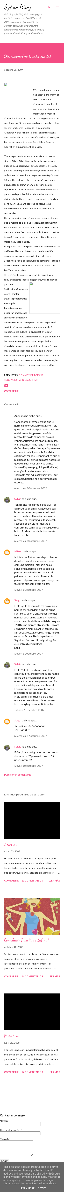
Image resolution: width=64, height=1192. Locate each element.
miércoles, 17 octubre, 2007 (30, 735)
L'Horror (10, 844)
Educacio (10, 379)
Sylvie (17, 498)
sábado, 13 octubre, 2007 (29, 709)
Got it (42, 1188)
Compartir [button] (11, 391)
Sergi (17, 600)
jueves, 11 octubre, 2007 (28, 589)
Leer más (54, 880)
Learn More (27, 1188)
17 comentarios (32, 1072)
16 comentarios (32, 976)
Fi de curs (11, 1035)
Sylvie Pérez (17, 7)
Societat (32, 379)
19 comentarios (32, 880)
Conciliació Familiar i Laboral (26, 940)
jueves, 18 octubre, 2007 (28, 765)
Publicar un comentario (17, 774)
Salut (21, 379)
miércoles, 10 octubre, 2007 (30, 488)
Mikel (17, 551)
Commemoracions (31, 375)
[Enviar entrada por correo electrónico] (6, 386)
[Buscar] (50, 6)
